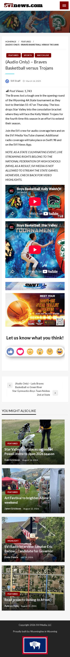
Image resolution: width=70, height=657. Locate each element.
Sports (28, 55)
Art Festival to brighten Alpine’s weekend (27, 500)
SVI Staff (16, 80)
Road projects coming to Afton (27, 600)
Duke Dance (11, 557)
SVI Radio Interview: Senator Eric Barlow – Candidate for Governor (28, 549)
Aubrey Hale (11, 605)
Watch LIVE (43, 55)
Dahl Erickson (12, 459)
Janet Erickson (13, 508)
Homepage (10, 41)
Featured (26, 41)
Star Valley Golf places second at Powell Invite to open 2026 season (29, 451)
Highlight (13, 541)
